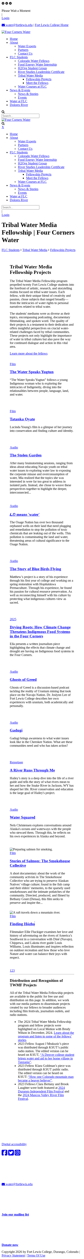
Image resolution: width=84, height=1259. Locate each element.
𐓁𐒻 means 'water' (25, 514)
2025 (13, 619)
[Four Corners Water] (16, 32)
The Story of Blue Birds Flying (35, 569)
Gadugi (16, 730)
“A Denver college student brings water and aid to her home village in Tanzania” (46, 1058)
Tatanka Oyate (22, 419)
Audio (14, 447)
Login (5, 18)
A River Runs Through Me (32, 770)
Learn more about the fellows (29, 353)
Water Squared (22, 817)
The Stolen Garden (26, 455)
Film (13, 364)
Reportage (16, 762)
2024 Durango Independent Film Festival (41, 1089)
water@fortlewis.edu (19, 25)
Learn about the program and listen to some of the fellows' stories (46, 1036)
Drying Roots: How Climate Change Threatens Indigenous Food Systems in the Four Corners (40, 631)
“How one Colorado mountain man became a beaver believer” (46, 1078)
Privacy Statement (13, 1255)
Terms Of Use (36, 1255)
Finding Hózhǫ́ (22, 924)
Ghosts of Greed (23, 679)
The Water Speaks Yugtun (32, 372)
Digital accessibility (14, 1144)
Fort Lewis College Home (52, 25)
